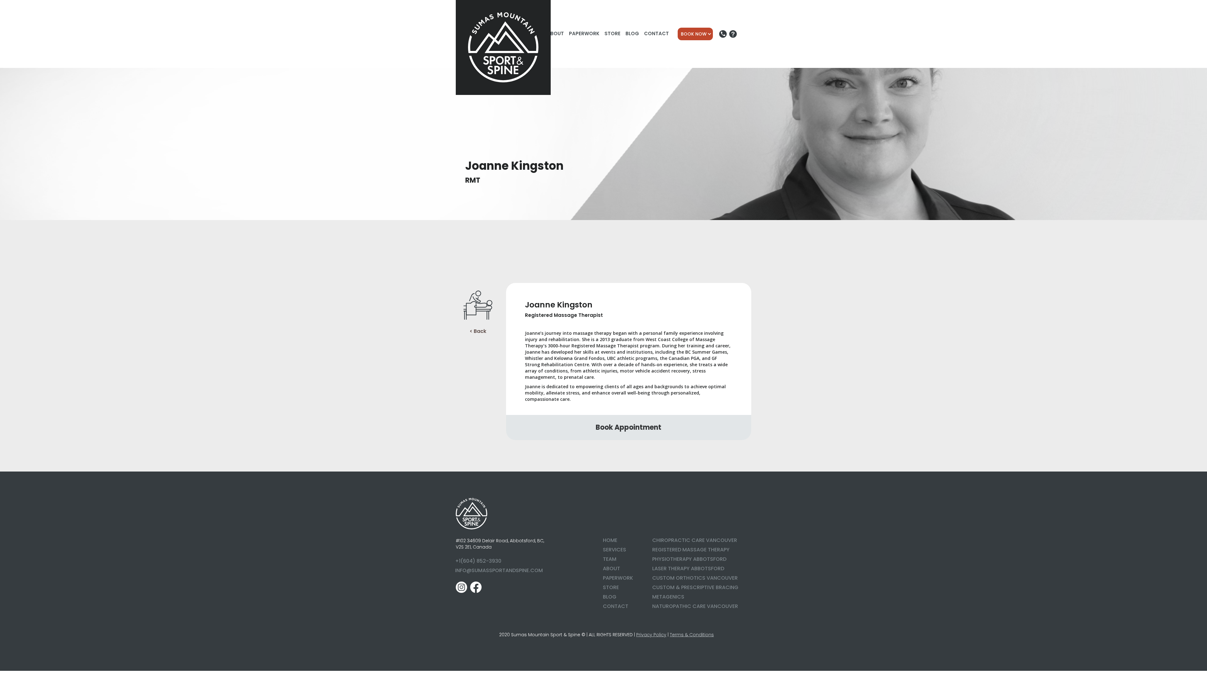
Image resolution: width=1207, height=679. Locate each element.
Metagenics (668, 596)
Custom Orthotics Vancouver (695, 578)
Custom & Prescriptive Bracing (695, 587)
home (610, 540)
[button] (695, 34)
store (611, 587)
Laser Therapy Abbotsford (688, 568)
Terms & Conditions (692, 635)
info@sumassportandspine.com (499, 570)
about (611, 568)
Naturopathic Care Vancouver (695, 606)
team (609, 559)
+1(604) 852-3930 (478, 561)
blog (609, 596)
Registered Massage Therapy (691, 549)
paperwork (618, 578)
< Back (478, 331)
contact (615, 606)
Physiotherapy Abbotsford (689, 559)
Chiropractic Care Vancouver (694, 540)
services (614, 549)
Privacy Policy (651, 635)
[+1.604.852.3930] (723, 34)
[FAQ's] (733, 34)
